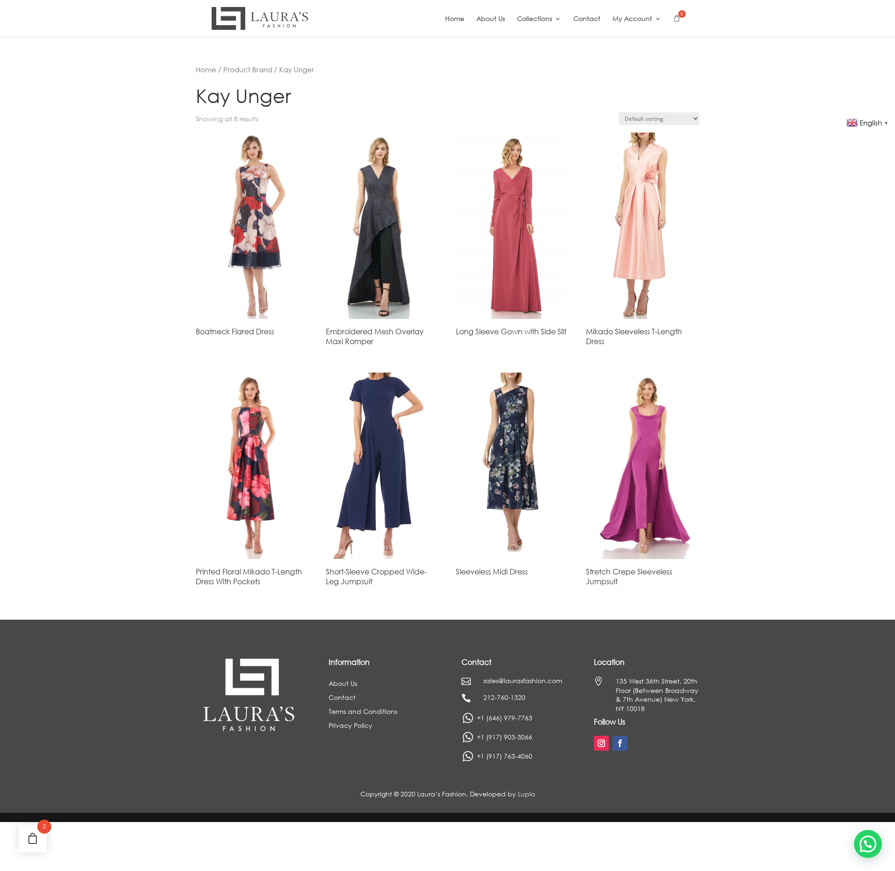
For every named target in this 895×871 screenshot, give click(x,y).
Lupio (526, 793)
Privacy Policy (350, 726)
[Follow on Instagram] (601, 743)
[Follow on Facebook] (620, 743)
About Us (490, 19)
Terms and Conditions (363, 712)
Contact (586, 19)
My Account (632, 19)
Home (454, 19)
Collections (534, 19)
